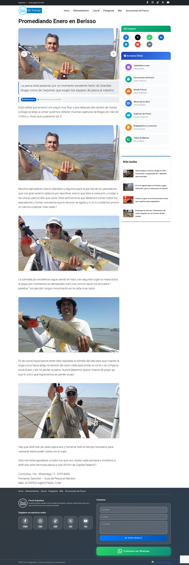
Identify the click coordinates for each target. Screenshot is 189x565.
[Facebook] (147, 2)
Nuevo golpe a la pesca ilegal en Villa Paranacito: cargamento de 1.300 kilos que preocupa (151, 173)
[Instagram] (153, 2)
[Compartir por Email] (138, 44)
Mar (120, 10)
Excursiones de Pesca (137, 10)
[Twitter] (163, 2)
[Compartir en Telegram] (126, 44)
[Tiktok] (158, 2)
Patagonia (108, 10)
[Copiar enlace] (149, 44)
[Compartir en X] (138, 37)
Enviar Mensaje (134, 538)
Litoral (96, 10)
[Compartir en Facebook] (126, 37)
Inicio (67, 10)
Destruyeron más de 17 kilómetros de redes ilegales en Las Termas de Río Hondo (150, 213)
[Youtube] (168, 2)
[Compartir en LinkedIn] (161, 37)
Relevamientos (81, 10)
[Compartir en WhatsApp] (149, 37)
